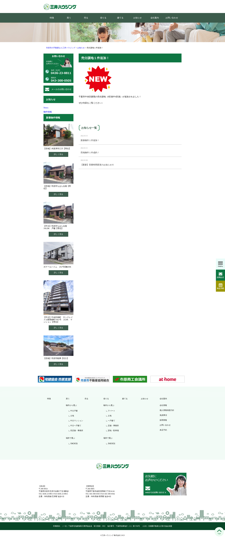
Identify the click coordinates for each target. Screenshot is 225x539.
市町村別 (74, 444)
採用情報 (163, 420)
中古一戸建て (75, 426)
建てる (120, 18)
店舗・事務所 (113, 426)
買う (69, 18)
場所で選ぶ (70, 438)
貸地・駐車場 (113, 431)
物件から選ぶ (71, 405)
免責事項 (163, 415)
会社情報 (163, 405)
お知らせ (137, 18)
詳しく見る (58, 154)
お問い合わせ (171, 18)
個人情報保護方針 (167, 410)
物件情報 (47, 112)
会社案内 (155, 18)
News (45, 108)
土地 (72, 416)
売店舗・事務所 (76, 431)
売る (86, 18)
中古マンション (76, 421)
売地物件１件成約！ (90, 152)
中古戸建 (74, 411)
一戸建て (111, 421)
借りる (103, 18)
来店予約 (163, 430)
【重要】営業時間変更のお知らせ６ (97, 165)
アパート (111, 411)
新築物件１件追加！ (90, 140)
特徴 (52, 18)
